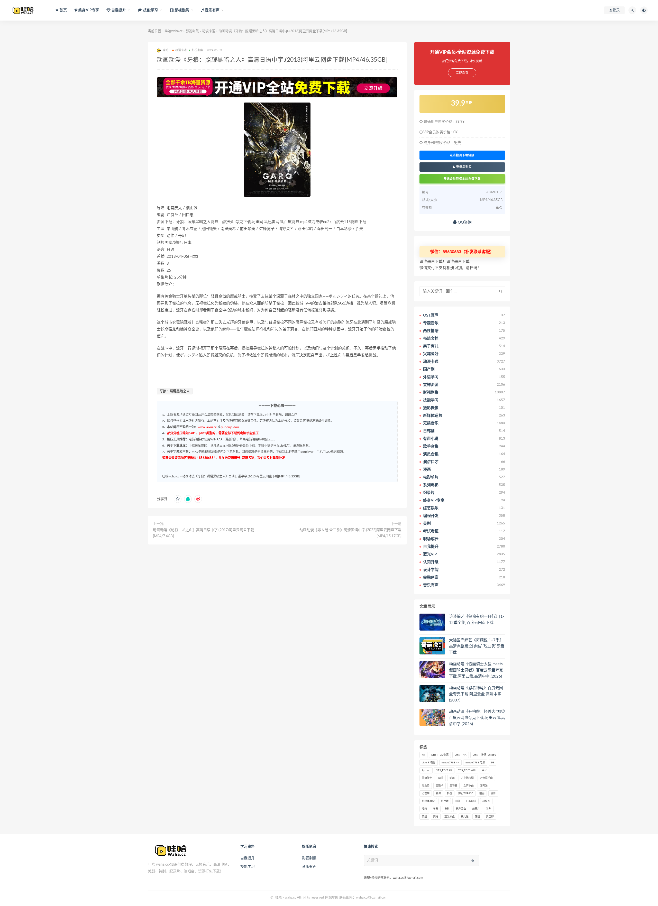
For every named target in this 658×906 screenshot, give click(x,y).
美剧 (488, 809)
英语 (435, 816)
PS (492, 762)
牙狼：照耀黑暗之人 (175, 391)
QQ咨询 (464, 222)
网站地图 (332, 897)
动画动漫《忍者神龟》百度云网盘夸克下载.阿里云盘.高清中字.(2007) (476, 694)
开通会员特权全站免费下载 (462, 178)
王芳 (435, 809)
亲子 (484, 770)
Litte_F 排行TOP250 (484, 755)
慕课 (438, 793)
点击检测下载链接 (462, 155)
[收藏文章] (177, 499)
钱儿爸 (465, 816)
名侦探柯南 (486, 778)
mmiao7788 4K (450, 762)
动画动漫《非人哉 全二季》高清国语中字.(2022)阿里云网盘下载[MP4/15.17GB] (350, 533)
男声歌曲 (461, 809)
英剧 (424, 816)
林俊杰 (486, 801)
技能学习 (247, 866)
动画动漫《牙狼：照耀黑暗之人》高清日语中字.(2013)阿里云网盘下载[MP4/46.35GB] (241, 476)
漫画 (424, 809)
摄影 (493, 793)
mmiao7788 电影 (475, 762)
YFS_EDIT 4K (444, 770)
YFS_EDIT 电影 (467, 770)
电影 (447, 809)
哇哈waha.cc (173, 31)
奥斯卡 (439, 785)
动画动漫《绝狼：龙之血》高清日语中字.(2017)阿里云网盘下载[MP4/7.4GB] (203, 533)
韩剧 (477, 816)
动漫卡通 (208, 31)
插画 (482, 793)
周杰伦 (425, 785)
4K (423, 755)
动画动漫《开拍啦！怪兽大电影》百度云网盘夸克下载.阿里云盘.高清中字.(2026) (477, 718)
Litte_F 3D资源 (440, 755)
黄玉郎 (490, 816)
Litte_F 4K (461, 755)
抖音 (449, 793)
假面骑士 (427, 778)
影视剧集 (192, 31)
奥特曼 (453, 785)
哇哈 (278, 897)
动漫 (440, 778)
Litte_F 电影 (428, 762)
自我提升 (247, 858)
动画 (452, 778)
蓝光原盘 (449, 816)
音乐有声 (309, 866)
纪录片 (476, 809)
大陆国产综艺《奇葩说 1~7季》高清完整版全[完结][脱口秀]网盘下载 (476, 646)
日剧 (457, 801)
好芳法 (484, 785)
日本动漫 (471, 801)
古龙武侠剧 (467, 778)
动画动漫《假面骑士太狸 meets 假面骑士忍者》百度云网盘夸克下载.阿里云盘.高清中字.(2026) (476, 670)
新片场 (445, 801)
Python (426, 770)
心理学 (425, 793)
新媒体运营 (428, 801)
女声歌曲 (468, 785)
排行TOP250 (465, 793)
